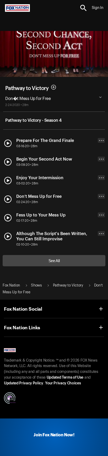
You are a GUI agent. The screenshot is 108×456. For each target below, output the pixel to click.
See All (54, 260)
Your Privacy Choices (63, 383)
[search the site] (83, 8)
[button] (83, 8)
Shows (36, 285)
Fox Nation (11, 285)
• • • (101, 140)
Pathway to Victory (26, 88)
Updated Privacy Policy (23, 383)
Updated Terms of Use (65, 377)
